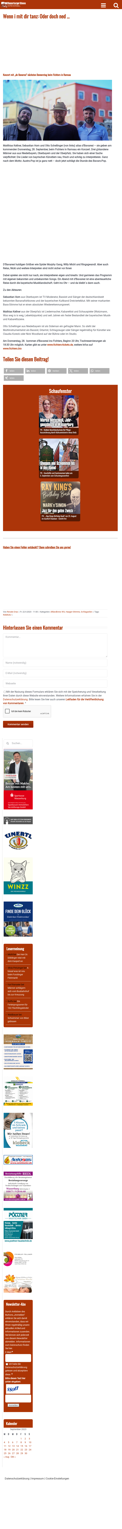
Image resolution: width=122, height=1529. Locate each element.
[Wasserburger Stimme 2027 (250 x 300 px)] (18, 1036)
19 (9, 1449)
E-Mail (9, 1352)
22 (21, 1449)
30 (26, 1453)
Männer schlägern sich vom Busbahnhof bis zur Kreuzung (18, 991)
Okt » (13, 1457)
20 (13, 1449)
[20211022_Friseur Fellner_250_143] (18, 1251)
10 (30, 1442)
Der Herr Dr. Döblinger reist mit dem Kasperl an (18, 957)
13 (13, 1446)
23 (26, 1449)
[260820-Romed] (59, 397)
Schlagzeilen (86, 612)
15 (21, 1446)
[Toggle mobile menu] (104, 5)
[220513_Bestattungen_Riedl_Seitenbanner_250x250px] (18, 1173)
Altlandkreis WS (58, 612)
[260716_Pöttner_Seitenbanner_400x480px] (18, 1209)
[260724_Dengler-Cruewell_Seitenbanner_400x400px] (18, 1078)
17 (30, 1446)
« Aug (6, 1457)
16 (26, 1446)
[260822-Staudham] (60, 483)
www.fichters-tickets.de (60, 344)
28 (17, 1453)
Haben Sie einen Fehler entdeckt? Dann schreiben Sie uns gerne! (37, 547)
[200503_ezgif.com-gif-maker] (18, 1114)
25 (5, 1453)
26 (9, 1453)
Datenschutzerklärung (16, 1367)
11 (5, 1446)
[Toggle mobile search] (116, 5)
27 (13, 1453)
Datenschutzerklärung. (15, 699)
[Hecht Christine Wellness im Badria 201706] (18, 1275)
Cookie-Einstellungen (57, 1478)
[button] (14, 371)
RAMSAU (7, 615)
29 (21, 1453)
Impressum (37, 1478)
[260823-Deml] (59, 440)
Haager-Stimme (73, 612)
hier (10, 1348)
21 (17, 1449)
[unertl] (18, 833)
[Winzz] (18, 858)
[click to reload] (18, 1389)
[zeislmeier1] (18, 1156)
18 (5, 1449)
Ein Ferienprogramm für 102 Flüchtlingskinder (18, 1004)
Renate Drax (12, 612)
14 (17, 1446)
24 (30, 1449)
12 (9, 1446)
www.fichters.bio (12, 348)
